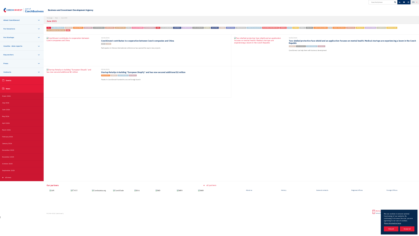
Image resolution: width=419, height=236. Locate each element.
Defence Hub (392, 28)
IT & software (138, 28)
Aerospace (109, 28)
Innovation (241, 28)
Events (8, 81)
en (413, 2)
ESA (68, 30)
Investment (78, 28)
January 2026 (7, 143)
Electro (215, 28)
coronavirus (98, 28)
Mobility (360, 28)
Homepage (49, 18)
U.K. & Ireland (167, 28)
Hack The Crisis (339, 28)
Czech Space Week (321, 28)
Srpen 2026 (6, 96)
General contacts (322, 190)
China (222, 28)
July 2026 (5, 103)
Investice (350, 28)
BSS (289, 28)
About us (249, 190)
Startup (68, 28)
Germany (177, 28)
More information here (392, 223)
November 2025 (8, 157)
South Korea (370, 28)
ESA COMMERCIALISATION (56, 30)
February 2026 (7, 137)
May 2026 (5, 116)
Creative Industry (254, 28)
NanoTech (230, 28)
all (49, 28)
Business (88, 28)
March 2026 (6, 130)
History (283, 190)
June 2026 (6, 110)
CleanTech (381, 28)
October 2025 (7, 164)
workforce (187, 28)
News (8, 89)
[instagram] (408, 2)
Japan (207, 28)
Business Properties (270, 28)
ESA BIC (309, 28)
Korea (296, 28)
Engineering (149, 28)
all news (8, 177)
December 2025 (8, 150)
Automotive (120, 28)
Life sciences (198, 28)
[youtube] (404, 2)
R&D (128, 28)
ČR (330, 28)
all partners (211, 185)
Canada (283, 28)
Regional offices (357, 190)
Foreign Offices (392, 190)
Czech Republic (58, 28)
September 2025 (8, 170)
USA (158, 28)
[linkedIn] (399, 2)
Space (302, 28)
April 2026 (6, 123)
